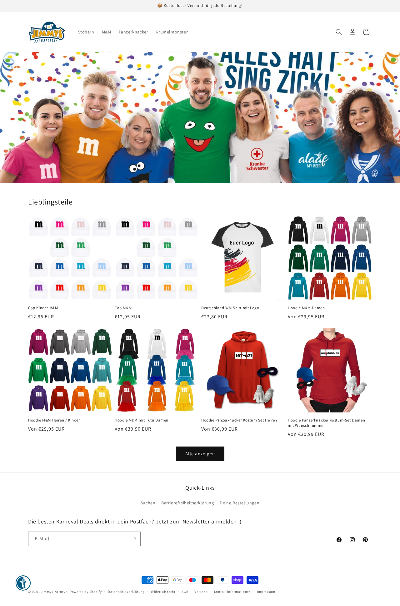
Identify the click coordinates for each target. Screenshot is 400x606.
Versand (201, 591)
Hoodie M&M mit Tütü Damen (141, 420)
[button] (339, 32)
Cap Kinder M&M (43, 308)
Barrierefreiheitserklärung (187, 503)
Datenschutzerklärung (126, 591)
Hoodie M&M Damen (306, 308)
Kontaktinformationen (232, 591)
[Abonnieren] (133, 539)
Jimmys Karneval (55, 591)
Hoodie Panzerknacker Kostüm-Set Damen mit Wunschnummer (326, 423)
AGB (185, 591)
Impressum (266, 591)
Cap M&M (123, 308)
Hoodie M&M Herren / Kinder (54, 420)
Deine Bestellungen (239, 503)
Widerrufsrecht (163, 591)
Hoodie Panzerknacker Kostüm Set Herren (239, 420)
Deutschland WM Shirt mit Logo (230, 308)
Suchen (148, 503)
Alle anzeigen (200, 454)
